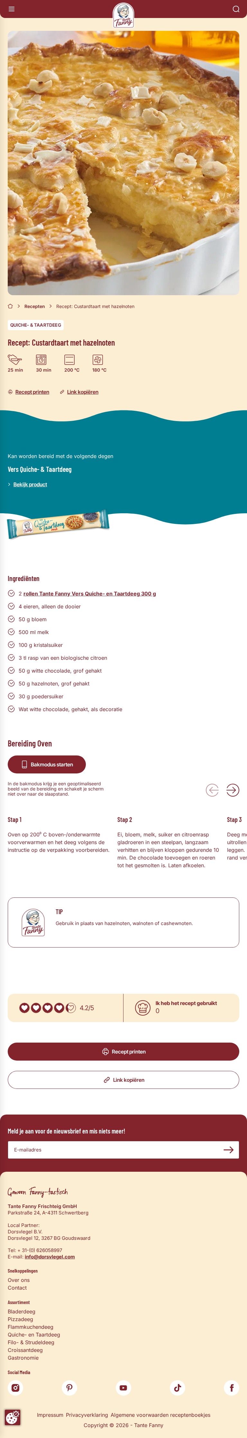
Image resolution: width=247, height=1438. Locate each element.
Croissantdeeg (25, 1350)
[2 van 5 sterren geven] (36, 1008)
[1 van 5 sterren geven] (24, 1008)
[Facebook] (231, 1388)
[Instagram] (15, 1388)
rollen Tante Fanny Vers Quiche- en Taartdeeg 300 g (89, 593)
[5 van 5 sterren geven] (71, 1008)
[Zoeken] (236, 9)
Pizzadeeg (20, 1319)
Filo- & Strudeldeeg (31, 1342)
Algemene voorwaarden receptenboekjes (160, 1415)
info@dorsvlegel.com (50, 1257)
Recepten (34, 306)
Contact (17, 1287)
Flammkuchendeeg (30, 1327)
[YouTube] (123, 1388)
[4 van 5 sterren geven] (59, 1008)
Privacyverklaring (87, 1415)
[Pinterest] (69, 1388)
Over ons (19, 1280)
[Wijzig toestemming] (12, 1417)
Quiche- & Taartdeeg (35, 325)
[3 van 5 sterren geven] (47, 1008)
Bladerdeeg (21, 1311)
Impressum (50, 1415)
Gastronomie (23, 1357)
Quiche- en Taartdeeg (34, 1334)
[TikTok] (177, 1388)
